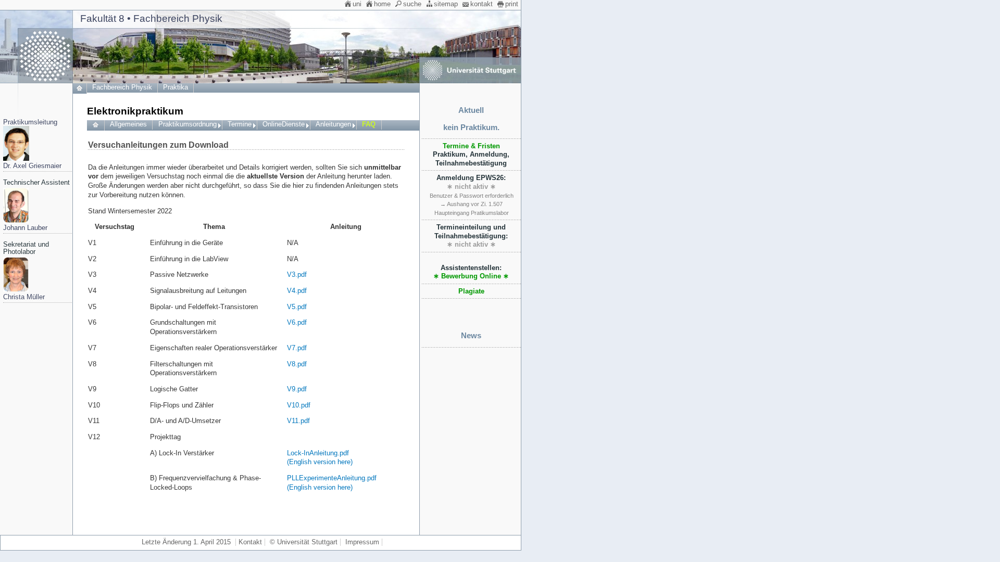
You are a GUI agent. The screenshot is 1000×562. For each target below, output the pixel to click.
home (382, 4)
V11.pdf (298, 421)
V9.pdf (297, 389)
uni (357, 4)
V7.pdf (297, 348)
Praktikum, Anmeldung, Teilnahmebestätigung (471, 155)
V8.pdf (297, 364)
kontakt (481, 4)
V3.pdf (297, 274)
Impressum (362, 542)
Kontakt (250, 542)
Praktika (175, 87)
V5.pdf (297, 307)
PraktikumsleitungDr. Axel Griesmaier (32, 144)
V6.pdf (297, 322)
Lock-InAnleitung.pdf (318, 453)
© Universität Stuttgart (304, 542)
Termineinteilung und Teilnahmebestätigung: (471, 236)
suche (412, 4)
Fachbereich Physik (122, 87)
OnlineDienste (283, 124)
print (511, 4)
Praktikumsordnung (187, 124)
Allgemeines (128, 124)
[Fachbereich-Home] (79, 91)
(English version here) (320, 462)
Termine (240, 124)
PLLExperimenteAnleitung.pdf (332, 478)
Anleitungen (333, 124)
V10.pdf (298, 405)
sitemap (446, 4)
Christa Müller (24, 297)
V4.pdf (297, 291)
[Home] (96, 125)
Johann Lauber (25, 228)
